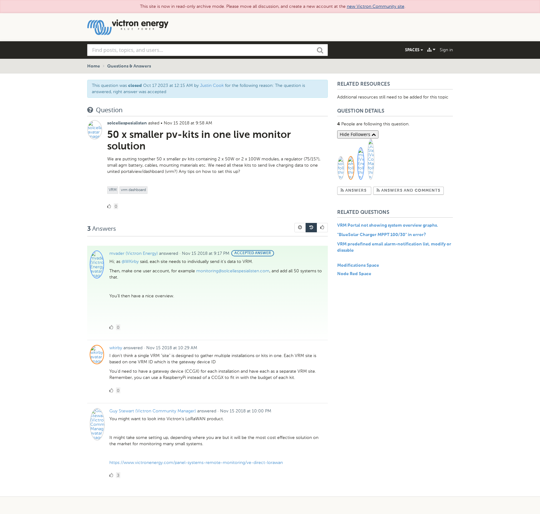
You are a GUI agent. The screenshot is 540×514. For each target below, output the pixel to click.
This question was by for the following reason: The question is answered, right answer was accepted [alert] (198, 88)
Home (93, 66)
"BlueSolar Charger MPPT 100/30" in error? (381, 235)
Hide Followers (356, 134)
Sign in (446, 50)
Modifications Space (358, 265)
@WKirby (130, 261)
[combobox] (207, 50)
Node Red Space (354, 274)
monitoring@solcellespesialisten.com (232, 271)
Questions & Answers (129, 66)
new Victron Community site (375, 6)
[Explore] (431, 49)
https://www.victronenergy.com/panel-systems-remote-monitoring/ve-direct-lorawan (196, 462)
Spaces (413, 50)
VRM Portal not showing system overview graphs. (387, 225)
